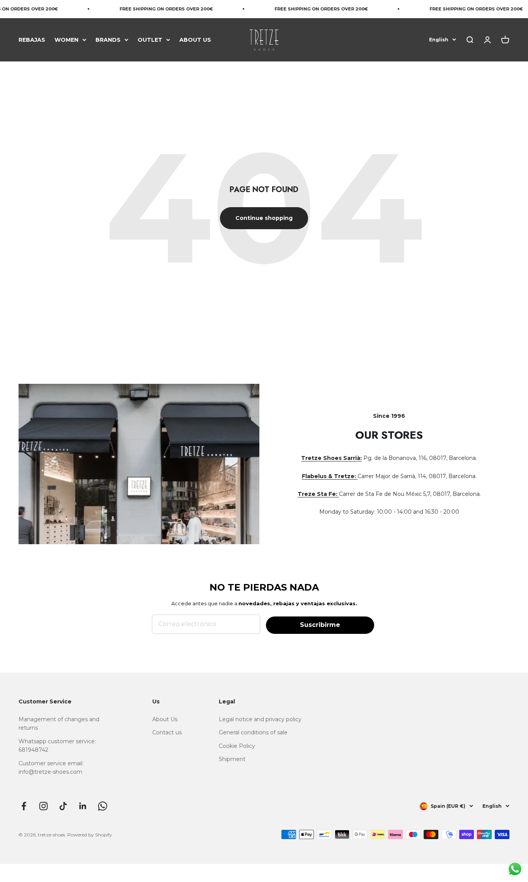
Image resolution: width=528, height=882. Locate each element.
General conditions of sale (253, 732)
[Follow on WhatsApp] (102, 806)
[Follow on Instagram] (43, 806)
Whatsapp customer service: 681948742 (57, 745)
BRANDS (108, 39)
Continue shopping (264, 218)
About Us (164, 719)
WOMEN (66, 39)
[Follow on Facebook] (24, 806)
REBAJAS (32, 39)
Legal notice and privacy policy (260, 719)
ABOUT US (195, 39)
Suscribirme (320, 624)
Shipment (232, 759)
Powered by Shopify (89, 835)
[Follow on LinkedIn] (83, 806)
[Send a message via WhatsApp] (515, 869)
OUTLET (150, 39)
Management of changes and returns (59, 723)
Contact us (167, 732)
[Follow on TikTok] (63, 806)
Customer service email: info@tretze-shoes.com (51, 767)
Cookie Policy (237, 745)
